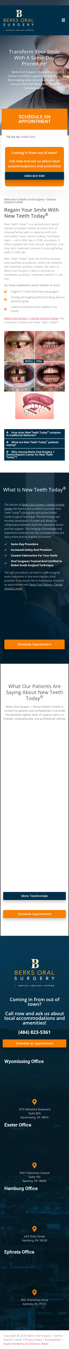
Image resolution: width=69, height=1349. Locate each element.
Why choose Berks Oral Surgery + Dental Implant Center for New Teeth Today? (30, 454)
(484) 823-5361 (34, 1032)
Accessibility (53, 1339)
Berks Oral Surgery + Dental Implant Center (31, 318)
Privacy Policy (33, 1339)
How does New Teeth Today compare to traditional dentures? (33, 434)
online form (28, 136)
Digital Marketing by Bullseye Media (26, 1343)
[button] (63, 20)
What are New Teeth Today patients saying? (32, 443)
